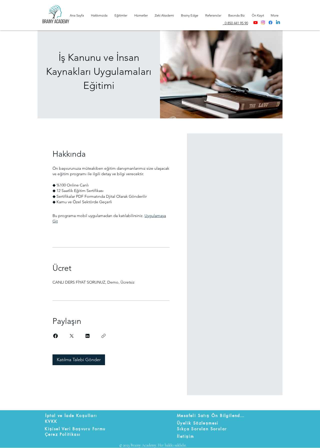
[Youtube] (255, 22)
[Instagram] (263, 22)
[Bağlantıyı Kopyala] (103, 336)
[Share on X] (71, 336)
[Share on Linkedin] (87, 336)
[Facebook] (270, 22)
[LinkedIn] (278, 22)
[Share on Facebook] (55, 336)
